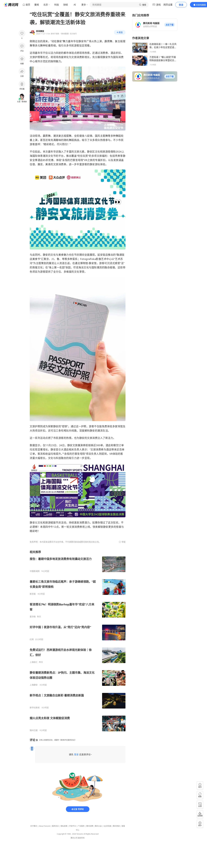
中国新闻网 (35, 571)
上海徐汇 (34, 662)
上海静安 (34, 685)
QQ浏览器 (107, 826)
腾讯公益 (98, 826)
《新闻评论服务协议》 (67, 740)
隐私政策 (64, 826)
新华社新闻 (35, 708)
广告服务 (81, 826)
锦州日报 (34, 730)
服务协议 (55, 826)
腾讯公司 (74, 838)
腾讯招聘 (89, 826)
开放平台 (72, 826)
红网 (32, 639)
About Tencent (44, 826)
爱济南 (33, 617)
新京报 (33, 594)
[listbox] (77, 640)
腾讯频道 (116, 826)
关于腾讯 (33, 826)
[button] (169, 25)
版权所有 (81, 838)
